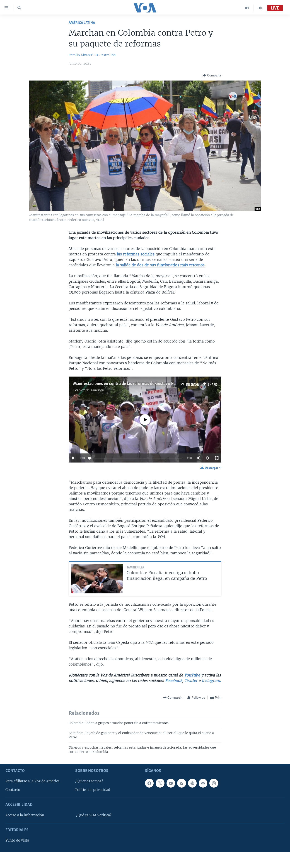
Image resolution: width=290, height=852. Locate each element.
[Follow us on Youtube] (171, 783)
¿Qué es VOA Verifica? (93, 815)
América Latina (82, 23)
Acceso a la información (24, 815)
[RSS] (181, 783)
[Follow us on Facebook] (149, 783)
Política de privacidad (92, 790)
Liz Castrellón (105, 55)
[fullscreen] (216, 458)
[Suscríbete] (203, 783)
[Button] (212, 75)
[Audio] (260, 8)
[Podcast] (192, 783)
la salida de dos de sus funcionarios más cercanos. (160, 265)
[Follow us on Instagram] (213, 783)
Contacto (12, 790)
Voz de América (91, 390)
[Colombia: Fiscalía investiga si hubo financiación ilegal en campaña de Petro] (97, 578)
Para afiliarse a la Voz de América (32, 781)
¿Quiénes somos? (89, 781)
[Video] (247, 8)
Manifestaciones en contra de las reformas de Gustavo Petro (127, 384)
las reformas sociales (136, 254)
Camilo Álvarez (81, 55)
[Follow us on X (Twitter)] (160, 783)
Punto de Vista (17, 840)
